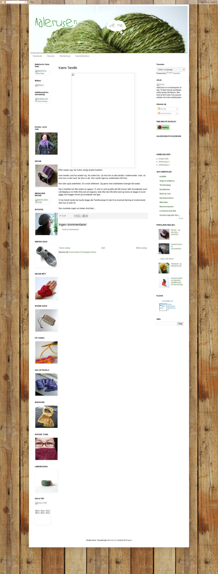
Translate (176, 73)
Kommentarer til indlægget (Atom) (82, 252)
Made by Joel (165, 194)
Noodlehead (165, 189)
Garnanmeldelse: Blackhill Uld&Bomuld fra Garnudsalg (177, 281)
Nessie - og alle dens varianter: (175, 232)
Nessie (51, 56)
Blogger (128, 540)
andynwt (112, 540)
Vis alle (181, 218)
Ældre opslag (141, 248)
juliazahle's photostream (171, 308)
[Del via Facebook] (83, 215)
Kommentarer (165, 113)
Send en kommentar (70, 229)
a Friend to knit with (168, 211)
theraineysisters (167, 198)
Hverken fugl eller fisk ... (170, 215)
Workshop (65, 56)
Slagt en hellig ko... (167, 181)
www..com (167, 301)
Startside (37, 56)
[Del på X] (81, 215)
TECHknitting (165, 185)
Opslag (163, 109)
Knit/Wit (163, 177)
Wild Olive (164, 202)
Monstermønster (167, 207)
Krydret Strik (163, 159)
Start (103, 248)
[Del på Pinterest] (86, 215)
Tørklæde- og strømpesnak (176, 265)
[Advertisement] (103, 238)
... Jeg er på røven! (166, 259)
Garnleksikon (82, 56)
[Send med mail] (75, 215)
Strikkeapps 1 (164, 162)
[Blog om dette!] (78, 215)
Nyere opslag (64, 248)
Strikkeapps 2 (164, 165)
